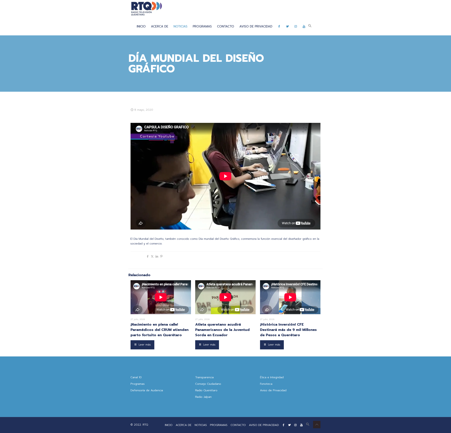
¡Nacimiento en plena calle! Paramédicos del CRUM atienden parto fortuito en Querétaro (160, 330)
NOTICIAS (201, 425)
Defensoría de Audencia (147, 390)
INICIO (168, 425)
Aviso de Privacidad (273, 390)
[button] (310, 26)
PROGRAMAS (218, 425)
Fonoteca (266, 384)
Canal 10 (136, 377)
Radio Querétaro (206, 390)
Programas (138, 384)
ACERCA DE (183, 425)
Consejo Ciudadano (208, 384)
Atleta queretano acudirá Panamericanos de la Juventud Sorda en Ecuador (222, 330)
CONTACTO (238, 425)
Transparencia (204, 377)
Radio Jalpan (203, 397)
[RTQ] (146, 9)
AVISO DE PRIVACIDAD (264, 425)
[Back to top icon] (316, 424)
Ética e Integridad (272, 377)
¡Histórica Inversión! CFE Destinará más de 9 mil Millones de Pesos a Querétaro (288, 330)
